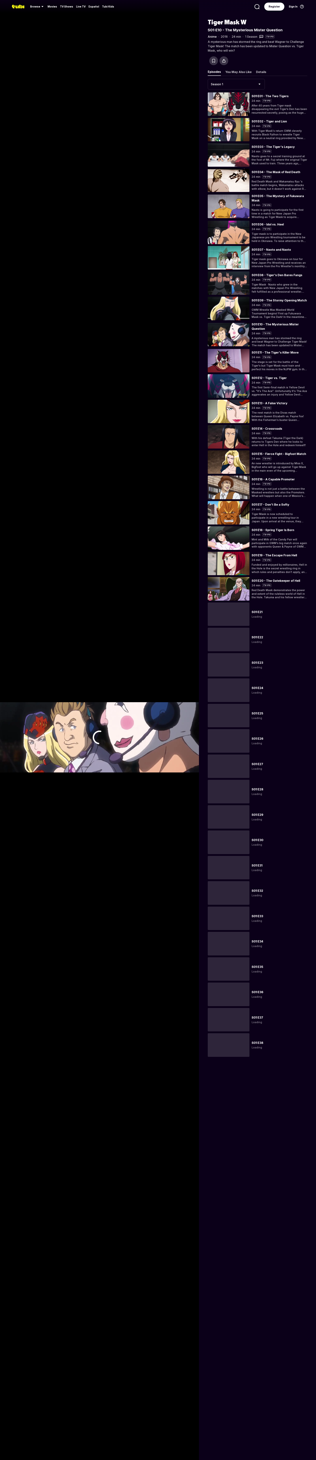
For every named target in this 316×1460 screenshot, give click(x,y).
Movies (52, 6)
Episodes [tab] (214, 72)
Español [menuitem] (94, 6)
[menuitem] (37, 6)
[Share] (223, 60)
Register (274, 6)
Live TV (81, 6)
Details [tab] (261, 72)
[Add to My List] (213, 60)
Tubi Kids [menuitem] (108, 6)
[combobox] (236, 84)
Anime (212, 36)
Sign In (293, 6)
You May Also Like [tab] (238, 72)
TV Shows (66, 6)
